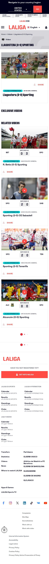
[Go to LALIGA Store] (24, 21)
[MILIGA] (45, 27)
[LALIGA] (17, 27)
